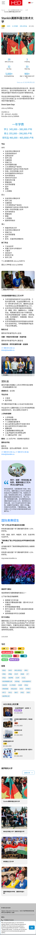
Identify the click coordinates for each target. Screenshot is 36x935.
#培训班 (4, 685)
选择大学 (27, 773)
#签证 (26, 685)
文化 (4, 660)
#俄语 (22, 674)
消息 (16, 656)
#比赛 (20, 685)
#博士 (26, 670)
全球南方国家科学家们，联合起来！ (23, 720)
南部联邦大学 (18, 730)
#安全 (4, 670)
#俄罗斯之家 (6, 696)
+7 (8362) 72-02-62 (9, 920)
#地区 (22, 692)
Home (3, 10)
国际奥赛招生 (10, 520)
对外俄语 (19, 652)
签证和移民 (6, 656)
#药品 (4, 678)
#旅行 (16, 692)
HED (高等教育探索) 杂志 (15, 10)
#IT (28, 674)
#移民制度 (5, 689)
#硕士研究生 (23, 26)
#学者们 (28, 689)
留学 (13, 649)
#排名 (4, 674)
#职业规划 (14, 689)
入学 (26, 10)
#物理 (10, 674)
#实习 (4, 692)
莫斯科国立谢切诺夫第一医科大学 (23, 750)
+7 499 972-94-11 (8, 348)
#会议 (10, 692)
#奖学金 (17, 681)
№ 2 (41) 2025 (18, 713)
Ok (32, 927)
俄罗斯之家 (14, 660)
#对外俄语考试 (26, 681)
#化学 (16, 674)
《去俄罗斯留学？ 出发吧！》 (22, 708)
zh (32, 2)
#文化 (23, 678)
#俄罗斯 (10, 678)
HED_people (7, 652)
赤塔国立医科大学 (8, 741)
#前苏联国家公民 (7, 681)
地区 (23, 656)
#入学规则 (15, 26)
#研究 (21, 689)
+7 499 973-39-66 (22, 452)
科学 (21, 649)
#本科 (8, 26)
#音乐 (28, 692)
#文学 (17, 678)
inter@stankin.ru (7, 350)
